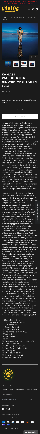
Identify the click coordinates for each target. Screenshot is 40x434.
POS (3, 417)
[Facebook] (3, 409)
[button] (33, 9)
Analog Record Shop (13, 414)
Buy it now (20, 116)
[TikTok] (9, 409)
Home (4, 17)
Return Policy (32, 389)
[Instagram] (6, 409)
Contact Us (31, 432)
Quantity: (6, 91)
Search (4, 389)
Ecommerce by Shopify (11, 417)
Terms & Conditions (17, 389)
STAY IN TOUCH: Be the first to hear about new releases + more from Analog (20, 2)
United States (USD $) (10, 428)
